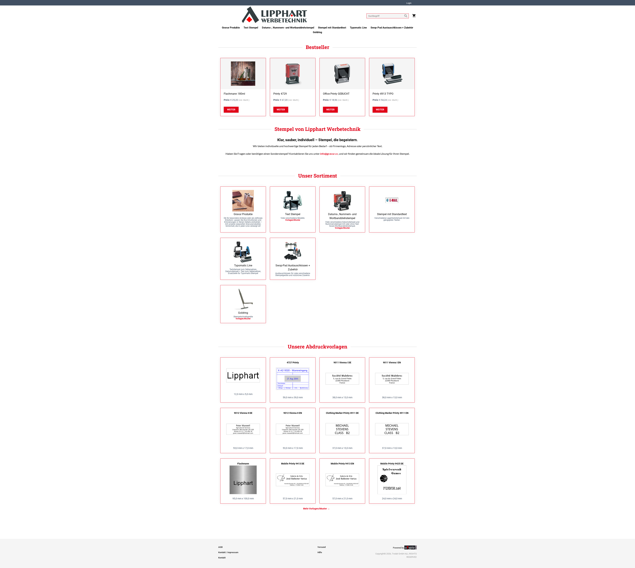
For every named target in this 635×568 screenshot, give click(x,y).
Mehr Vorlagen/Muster (315, 508)
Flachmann (243, 463)
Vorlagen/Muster (292, 220)
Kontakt (222, 557)
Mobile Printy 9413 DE (292, 463)
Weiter (231, 109)
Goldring (317, 32)
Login (408, 3)
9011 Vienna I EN (392, 362)
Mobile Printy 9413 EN (342, 463)
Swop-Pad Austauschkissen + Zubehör (392, 27)
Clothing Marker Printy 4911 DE (342, 413)
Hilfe (320, 552)
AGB (220, 547)
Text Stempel (251, 27)
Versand (322, 547)
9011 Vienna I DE (342, 362)
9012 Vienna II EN (292, 413)
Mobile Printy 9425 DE (391, 463)
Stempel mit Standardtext (332, 27)
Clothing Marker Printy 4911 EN (392, 413)
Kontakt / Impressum (228, 552)
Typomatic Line (358, 27)
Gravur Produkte (231, 27)
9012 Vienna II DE (243, 413)
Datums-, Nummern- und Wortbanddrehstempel (288, 27)
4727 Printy (293, 362)
